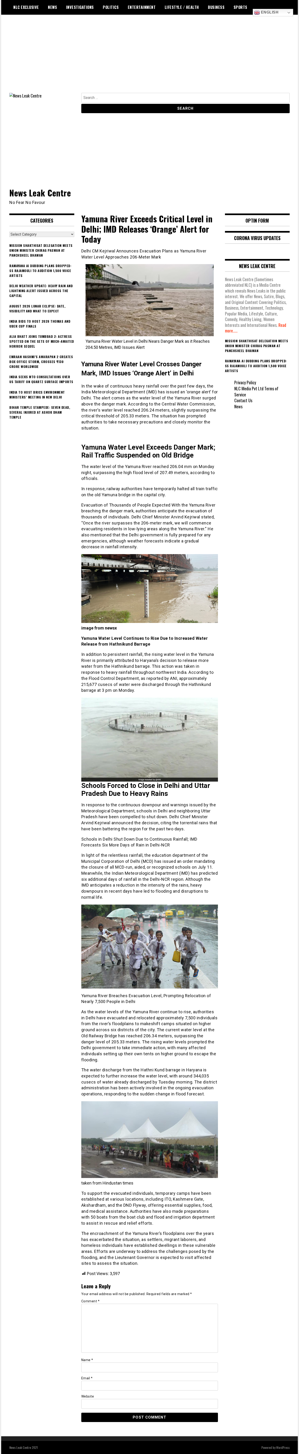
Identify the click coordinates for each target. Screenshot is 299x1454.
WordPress (283, 1447)
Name (87, 1360)
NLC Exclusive (26, 7)
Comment (90, 1301)
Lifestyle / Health (182, 7)
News (52, 7)
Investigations (80, 7)
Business (216, 7)
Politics (111, 7)
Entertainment (142, 7)
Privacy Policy (245, 382)
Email (87, 1378)
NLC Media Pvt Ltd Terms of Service (256, 391)
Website (87, 1396)
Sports (240, 7)
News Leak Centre (40, 192)
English (269, 12)
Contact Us (243, 400)
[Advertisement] (149, 58)
